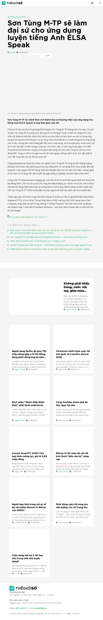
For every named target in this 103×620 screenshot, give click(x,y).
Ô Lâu (12, 52)
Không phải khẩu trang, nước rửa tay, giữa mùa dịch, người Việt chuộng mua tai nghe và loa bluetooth (76, 287)
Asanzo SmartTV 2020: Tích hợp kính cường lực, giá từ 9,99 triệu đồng (29, 456)
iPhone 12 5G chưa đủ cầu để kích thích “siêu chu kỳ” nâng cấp (72, 456)
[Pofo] (12, 3)
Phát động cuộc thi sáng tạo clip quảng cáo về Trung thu (72, 506)
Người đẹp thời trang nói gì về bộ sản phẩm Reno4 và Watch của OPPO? (29, 507)
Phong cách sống (17, 17)
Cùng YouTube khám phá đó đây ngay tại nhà (72, 404)
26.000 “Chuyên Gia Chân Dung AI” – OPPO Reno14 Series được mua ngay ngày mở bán (51, 245)
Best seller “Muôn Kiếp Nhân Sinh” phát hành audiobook (28, 404)
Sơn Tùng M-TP (40, 217)
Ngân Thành (72, 309)
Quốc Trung (63, 471)
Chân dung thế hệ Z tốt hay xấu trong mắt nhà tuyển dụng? (27, 558)
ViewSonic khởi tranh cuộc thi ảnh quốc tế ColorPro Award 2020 (73, 354)
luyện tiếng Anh (27, 217)
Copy (47, 56)
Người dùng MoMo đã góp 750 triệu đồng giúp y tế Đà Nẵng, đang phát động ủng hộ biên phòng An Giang (29, 354)
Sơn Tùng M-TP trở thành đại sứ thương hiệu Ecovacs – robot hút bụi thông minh (48, 237)
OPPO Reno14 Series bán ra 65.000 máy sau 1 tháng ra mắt (37, 241)
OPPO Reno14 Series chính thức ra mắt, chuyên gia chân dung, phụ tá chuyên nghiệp (50, 249)
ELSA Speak (15, 217)
